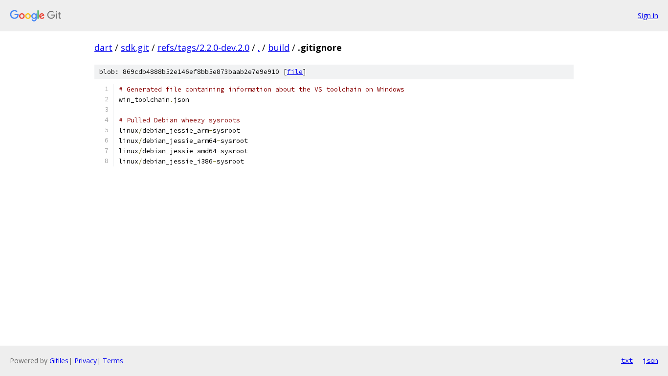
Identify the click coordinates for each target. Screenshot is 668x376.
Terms (113, 360)
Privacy (85, 360)
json (650, 360)
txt (627, 360)
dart (103, 47)
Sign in (648, 15)
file (295, 72)
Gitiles (58, 360)
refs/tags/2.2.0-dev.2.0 (203, 47)
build (278, 47)
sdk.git (135, 47)
